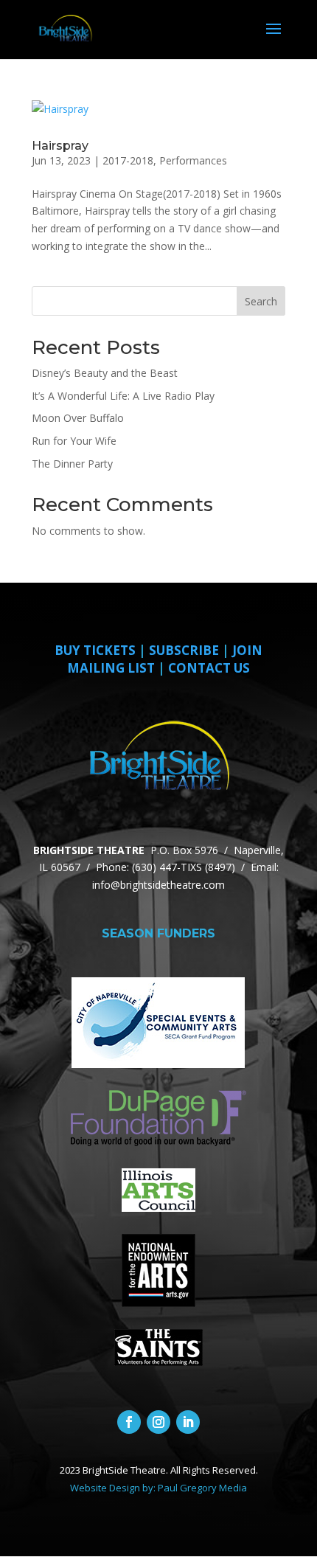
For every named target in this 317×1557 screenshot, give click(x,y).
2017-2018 (127, 160)
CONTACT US (209, 667)
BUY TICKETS (95, 650)
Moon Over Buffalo (78, 418)
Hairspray (60, 146)
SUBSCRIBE (184, 650)
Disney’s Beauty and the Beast (105, 373)
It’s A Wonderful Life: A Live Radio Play (123, 396)
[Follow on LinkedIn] (188, 1422)
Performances (193, 160)
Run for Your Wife (74, 441)
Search (261, 301)
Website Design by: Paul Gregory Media (158, 1487)
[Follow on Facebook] (129, 1422)
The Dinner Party (72, 464)
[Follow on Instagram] (158, 1422)
